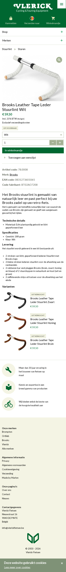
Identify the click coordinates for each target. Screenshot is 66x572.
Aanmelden (10, 23)
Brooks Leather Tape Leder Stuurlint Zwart (42, 300)
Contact (6, 494)
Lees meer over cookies (17, 567)
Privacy (5, 461)
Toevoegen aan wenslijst (22, 157)
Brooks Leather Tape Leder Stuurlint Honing (43, 321)
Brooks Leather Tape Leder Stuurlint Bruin (42, 342)
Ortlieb (5, 436)
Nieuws (5, 498)
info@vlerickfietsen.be (13, 528)
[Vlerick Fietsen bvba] (33, 7)
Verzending (7, 473)
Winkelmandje (53, 23)
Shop (5, 31)
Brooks (14, 174)
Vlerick (5, 444)
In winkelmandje (14, 150)
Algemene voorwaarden (14, 465)
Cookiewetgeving (10, 469)
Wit (6, 134)
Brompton (7, 431)
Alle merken (8, 448)
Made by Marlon (10, 477)
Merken (6, 40)
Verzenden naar (32, 23)
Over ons (6, 490)
